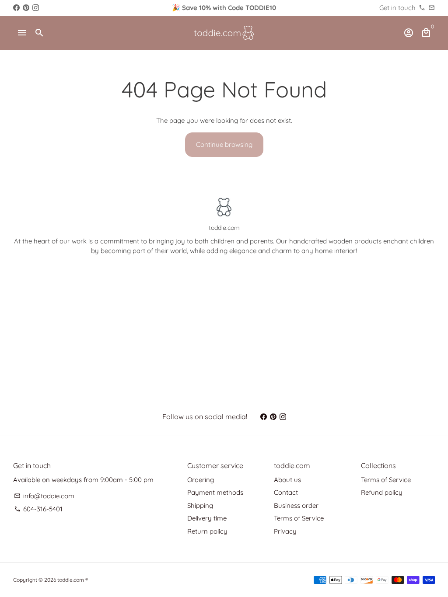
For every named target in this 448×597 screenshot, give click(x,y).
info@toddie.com (44, 496)
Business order (296, 505)
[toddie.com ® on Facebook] (16, 7)
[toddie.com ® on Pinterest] (26, 7)
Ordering (200, 480)
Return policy (207, 531)
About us (287, 480)
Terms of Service (299, 518)
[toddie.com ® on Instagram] (35, 7)
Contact (286, 492)
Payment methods (215, 492)
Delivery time (207, 518)
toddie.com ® (72, 579)
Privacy (285, 531)
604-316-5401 (38, 509)
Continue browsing (224, 144)
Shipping (200, 505)
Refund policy (381, 492)
